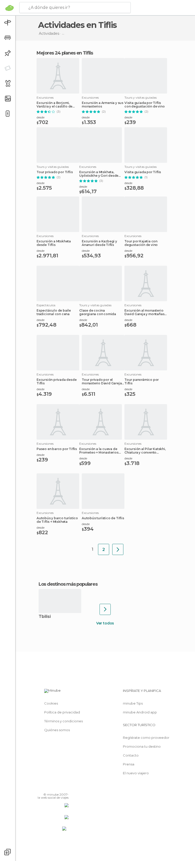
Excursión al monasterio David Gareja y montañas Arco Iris (144, 312)
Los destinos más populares (68, 584)
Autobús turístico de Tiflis (103, 518)
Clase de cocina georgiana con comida (97, 312)
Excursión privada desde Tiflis (56, 381)
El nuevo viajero (136, 773)
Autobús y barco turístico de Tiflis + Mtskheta (57, 520)
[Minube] (9, 7)
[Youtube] (65, 787)
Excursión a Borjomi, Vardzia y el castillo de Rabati (54, 104)
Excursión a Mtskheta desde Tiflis (54, 243)
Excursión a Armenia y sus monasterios (102, 104)
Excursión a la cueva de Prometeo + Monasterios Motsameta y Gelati (99, 450)
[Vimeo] (58, 787)
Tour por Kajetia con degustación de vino (141, 243)
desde (40, 117)
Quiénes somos (57, 730)
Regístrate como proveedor (146, 738)
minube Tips (133, 703)
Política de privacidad (62, 712)
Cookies (51, 703)
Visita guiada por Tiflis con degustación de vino (144, 104)
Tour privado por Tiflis (55, 172)
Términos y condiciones (63, 721)
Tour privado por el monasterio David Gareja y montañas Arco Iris (103, 381)
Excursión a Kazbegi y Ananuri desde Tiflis (99, 243)
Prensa (128, 764)
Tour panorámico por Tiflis (141, 381)
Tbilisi (45, 617)
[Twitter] (52, 787)
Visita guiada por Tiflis (142, 172)
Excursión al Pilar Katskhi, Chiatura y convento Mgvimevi (145, 450)
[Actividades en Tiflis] (117, 549)
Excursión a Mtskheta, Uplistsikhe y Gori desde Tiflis (98, 173)
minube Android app (140, 712)
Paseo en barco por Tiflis (57, 449)
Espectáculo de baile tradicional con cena (54, 312)
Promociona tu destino (142, 746)
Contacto (131, 755)
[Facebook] (45, 787)
